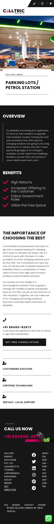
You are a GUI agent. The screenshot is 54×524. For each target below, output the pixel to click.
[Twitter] (34, 461)
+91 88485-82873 (17, 327)
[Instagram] (34, 475)
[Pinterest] (34, 481)
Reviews (16, 505)
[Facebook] (34, 455)
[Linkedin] (34, 468)
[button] (48, 11)
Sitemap (42, 505)
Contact (29, 505)
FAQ (6, 505)
